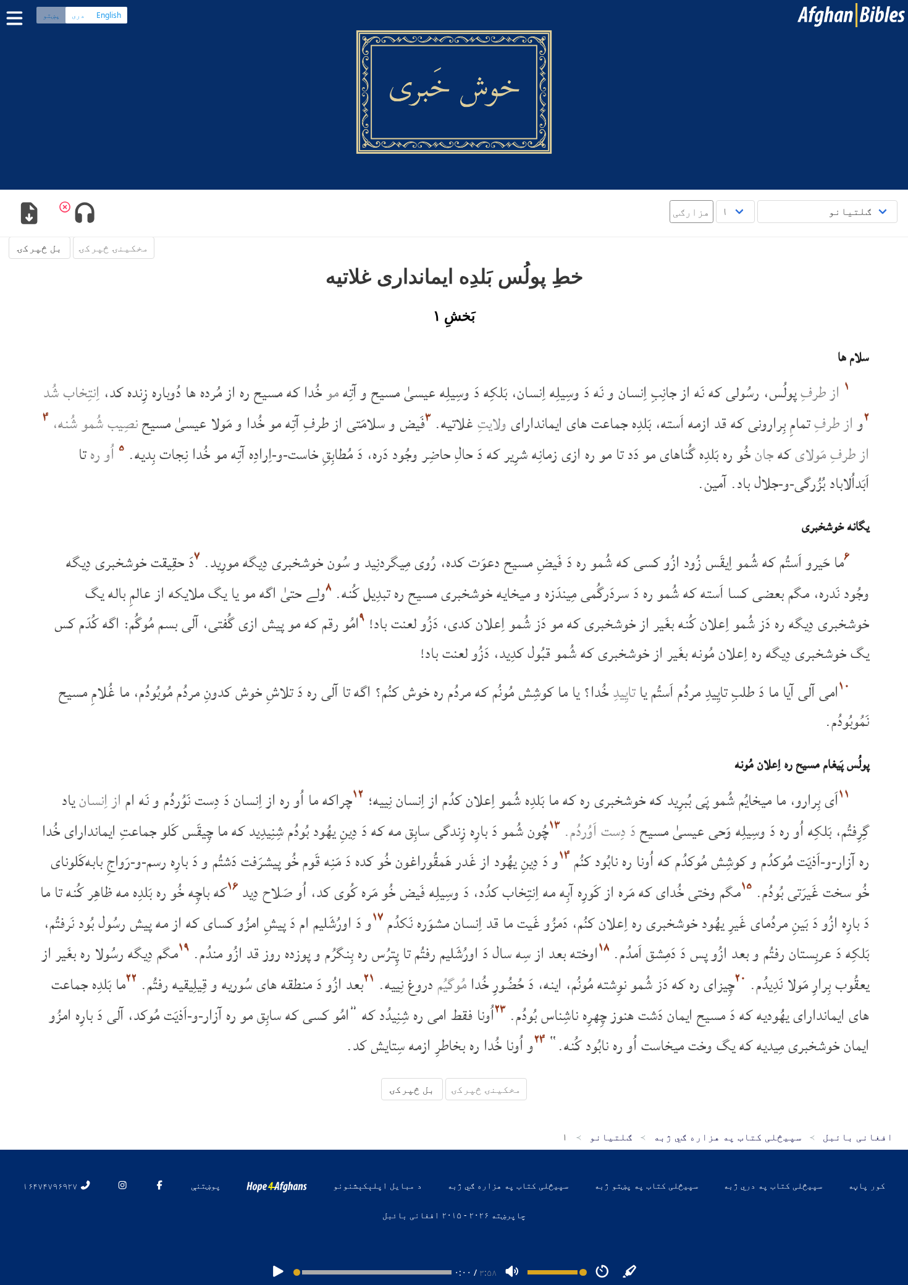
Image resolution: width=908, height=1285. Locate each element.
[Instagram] (122, 1185)
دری (78, 15)
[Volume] (512, 1272)
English (108, 15)
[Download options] (29, 214)
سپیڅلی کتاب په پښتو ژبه (646, 1185)
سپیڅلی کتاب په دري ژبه (772, 1185)
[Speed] (602, 1272)
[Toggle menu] (17, 18)
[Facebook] (159, 1185)
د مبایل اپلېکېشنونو (377, 1185)
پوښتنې (206, 1185)
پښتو (51, 15)
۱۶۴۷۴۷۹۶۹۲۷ (51, 1185)
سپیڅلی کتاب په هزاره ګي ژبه (507, 1185)
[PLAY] (278, 1272)
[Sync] (630, 1272)
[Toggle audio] (84, 214)
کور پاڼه (866, 1185)
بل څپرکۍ (39, 248)
